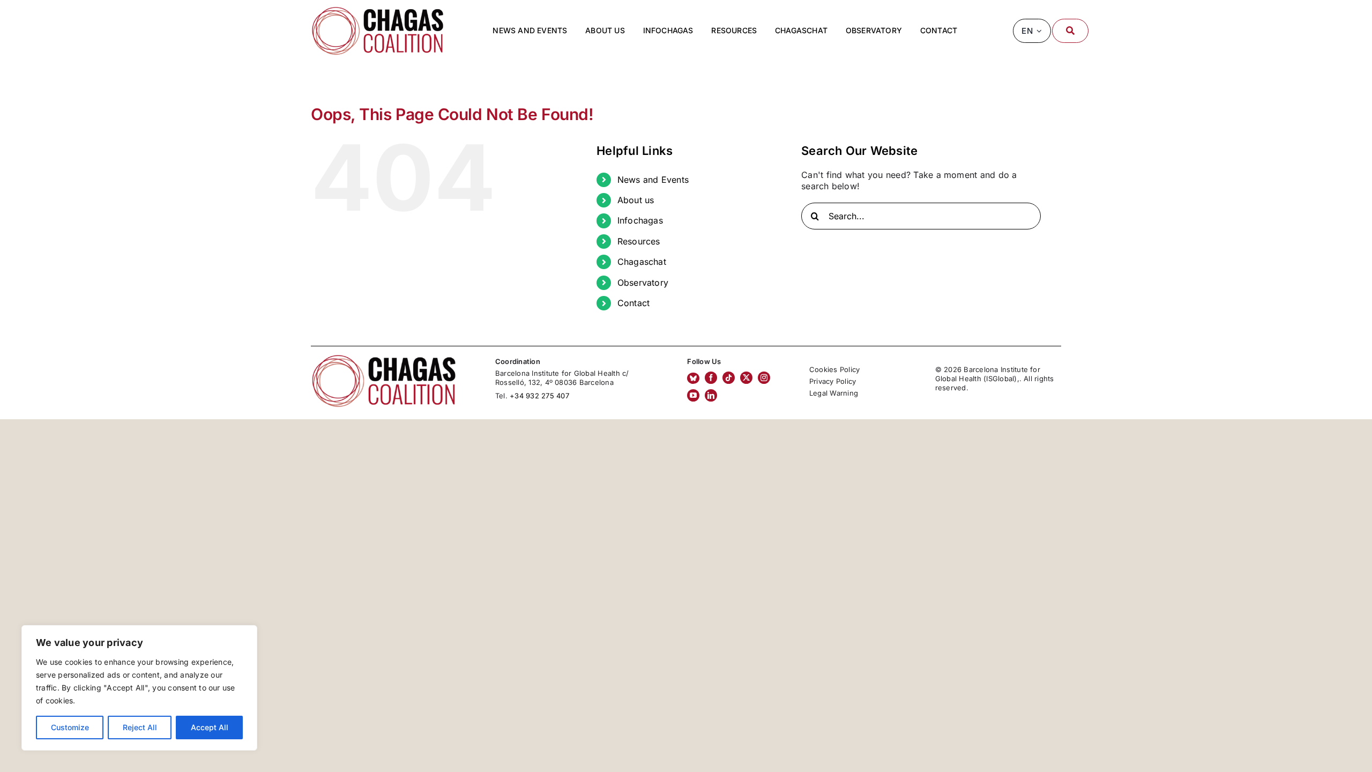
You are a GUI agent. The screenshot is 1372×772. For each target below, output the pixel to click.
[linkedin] (711, 395)
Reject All (140, 727)
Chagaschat (641, 261)
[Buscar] (1070, 31)
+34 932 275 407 (539, 395)
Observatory (643, 282)
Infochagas (640, 220)
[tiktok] (728, 378)
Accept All (209, 727)
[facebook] (711, 378)
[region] (139, 688)
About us (635, 200)
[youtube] (693, 395)
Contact (633, 303)
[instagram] (764, 378)
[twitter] (746, 378)
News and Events (653, 179)
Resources (638, 241)
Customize (70, 727)
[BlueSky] (693, 378)
